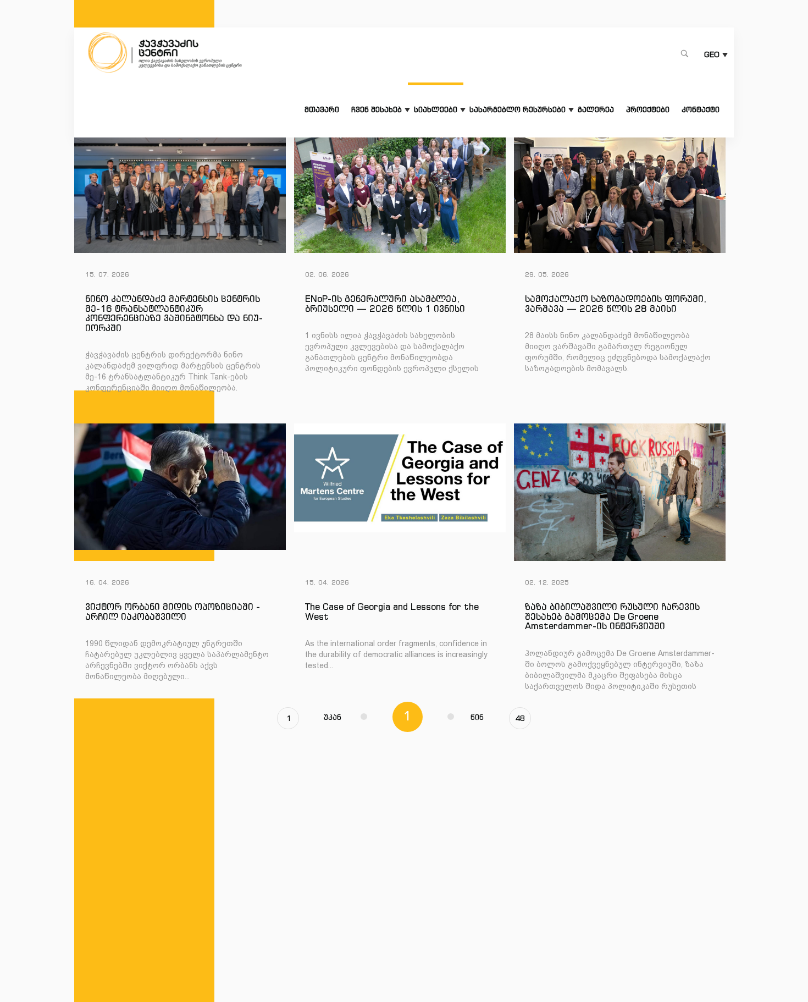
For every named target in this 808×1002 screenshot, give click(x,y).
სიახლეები (435, 109)
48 (520, 718)
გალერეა (596, 109)
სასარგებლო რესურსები (517, 109)
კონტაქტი (701, 109)
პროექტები (647, 109)
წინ (477, 717)
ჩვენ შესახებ (376, 109)
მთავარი (322, 109)
